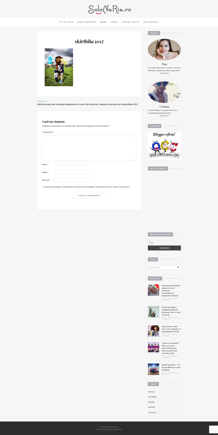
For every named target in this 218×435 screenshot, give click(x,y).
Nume (45, 164)
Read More (164, 73)
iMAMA (103, 22)
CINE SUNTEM (150, 22)
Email (45, 172)
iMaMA (151, 402)
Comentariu (48, 132)
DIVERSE (152, 397)
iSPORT (114, 22)
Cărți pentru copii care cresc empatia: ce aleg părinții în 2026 (171, 329)
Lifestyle (152, 412)
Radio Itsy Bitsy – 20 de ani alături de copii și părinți (171, 367)
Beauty (151, 392)
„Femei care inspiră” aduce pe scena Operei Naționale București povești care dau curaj (170, 348)
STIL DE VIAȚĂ (66, 22)
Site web (45, 180)
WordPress (118, 429)
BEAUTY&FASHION (86, 22)
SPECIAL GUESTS (131, 22)
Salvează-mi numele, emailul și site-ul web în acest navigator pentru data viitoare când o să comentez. (87, 187)
